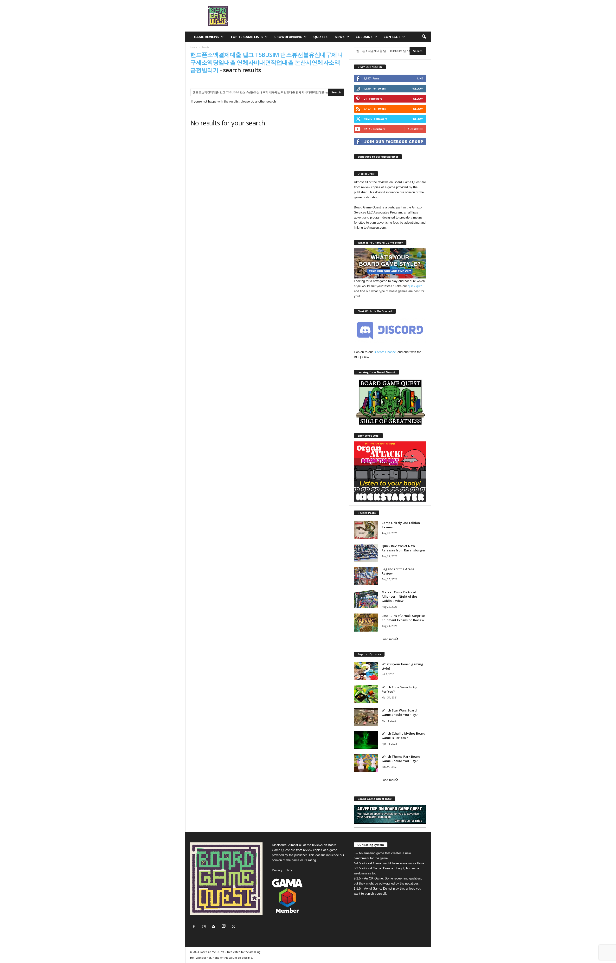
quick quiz (415, 286)
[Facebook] (195, 927)
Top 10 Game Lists (246, 36)
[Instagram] (205, 927)
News (340, 36)
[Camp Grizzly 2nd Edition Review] (366, 530)
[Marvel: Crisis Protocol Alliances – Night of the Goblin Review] (366, 599)
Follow (417, 88)
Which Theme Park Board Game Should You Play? (401, 758)
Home (193, 47)
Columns (364, 36)
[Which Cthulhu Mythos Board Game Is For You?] (366, 740)
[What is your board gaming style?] (366, 671)
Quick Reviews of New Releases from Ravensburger (404, 548)
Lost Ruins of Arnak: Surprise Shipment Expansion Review (403, 618)
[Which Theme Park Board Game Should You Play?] (366, 763)
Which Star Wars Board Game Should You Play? (400, 712)
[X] (234, 927)
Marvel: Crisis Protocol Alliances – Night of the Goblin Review (399, 596)
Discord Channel (385, 352)
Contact (392, 36)
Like (420, 78)
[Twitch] (225, 927)
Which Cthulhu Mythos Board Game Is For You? (403, 735)
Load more (388, 639)
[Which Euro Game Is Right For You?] (366, 694)
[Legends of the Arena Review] (366, 576)
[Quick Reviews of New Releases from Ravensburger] (366, 553)
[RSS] (215, 927)
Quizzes (320, 36)
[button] (423, 37)
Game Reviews (206, 36)
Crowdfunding (288, 36)
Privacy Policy (282, 870)
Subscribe (415, 129)
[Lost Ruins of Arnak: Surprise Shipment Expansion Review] (366, 623)
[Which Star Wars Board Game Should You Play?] (366, 717)
